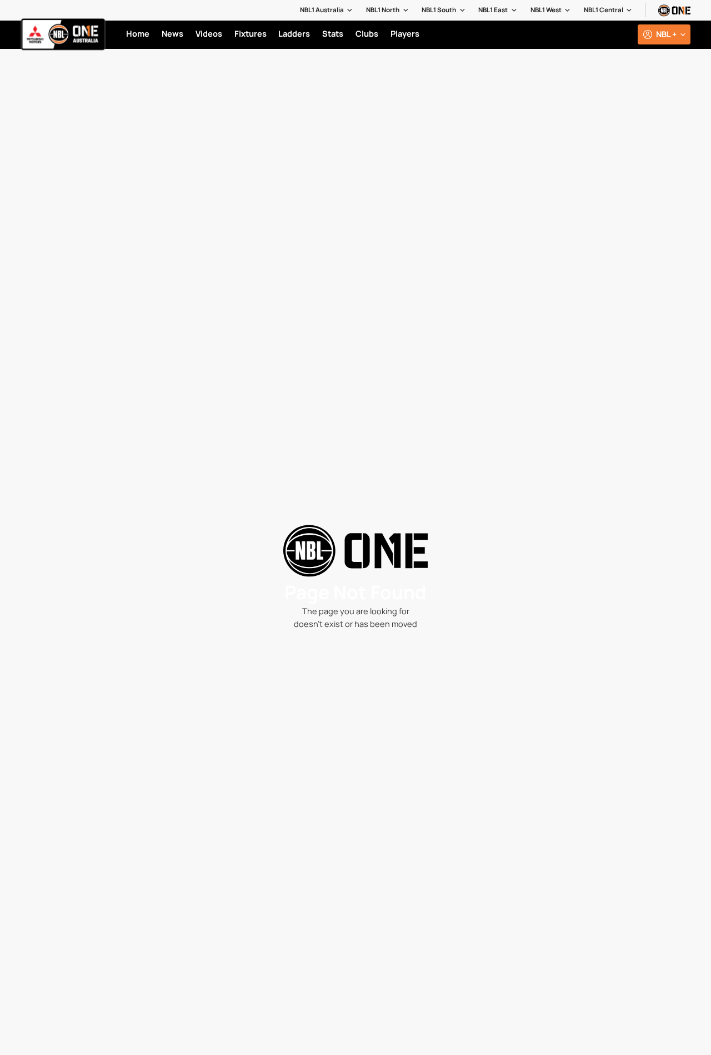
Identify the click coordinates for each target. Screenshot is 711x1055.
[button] (327, 10)
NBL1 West (546, 10)
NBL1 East (493, 10)
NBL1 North (382, 10)
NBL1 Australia (322, 10)
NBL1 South (439, 10)
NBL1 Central (603, 10)
